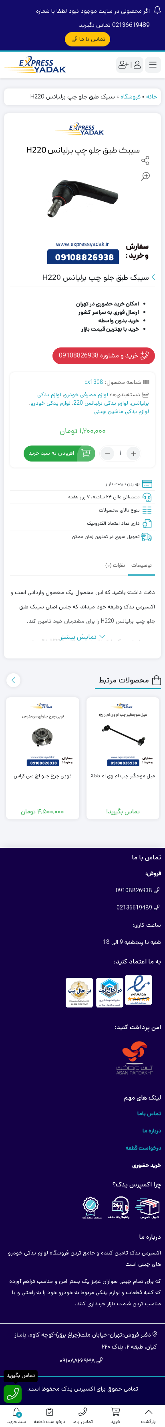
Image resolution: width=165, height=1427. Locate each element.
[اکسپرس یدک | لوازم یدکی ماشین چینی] (36, 65)
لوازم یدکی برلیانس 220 (100, 403)
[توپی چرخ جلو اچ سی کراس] (42, 734)
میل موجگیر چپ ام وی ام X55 (123, 776)
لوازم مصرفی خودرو (86, 395)
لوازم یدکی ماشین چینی (121, 411)
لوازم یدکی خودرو (50, 403)
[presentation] (13, 680)
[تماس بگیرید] (13, 1394)
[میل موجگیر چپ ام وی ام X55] (123, 734)
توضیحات (141, 566)
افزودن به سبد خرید (51, 454)
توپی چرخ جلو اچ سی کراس (43, 776)
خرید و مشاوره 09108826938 (99, 355)
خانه (151, 96)
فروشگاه (131, 96)
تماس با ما (92, 39)
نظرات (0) (115, 566)
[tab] (141, 565)
